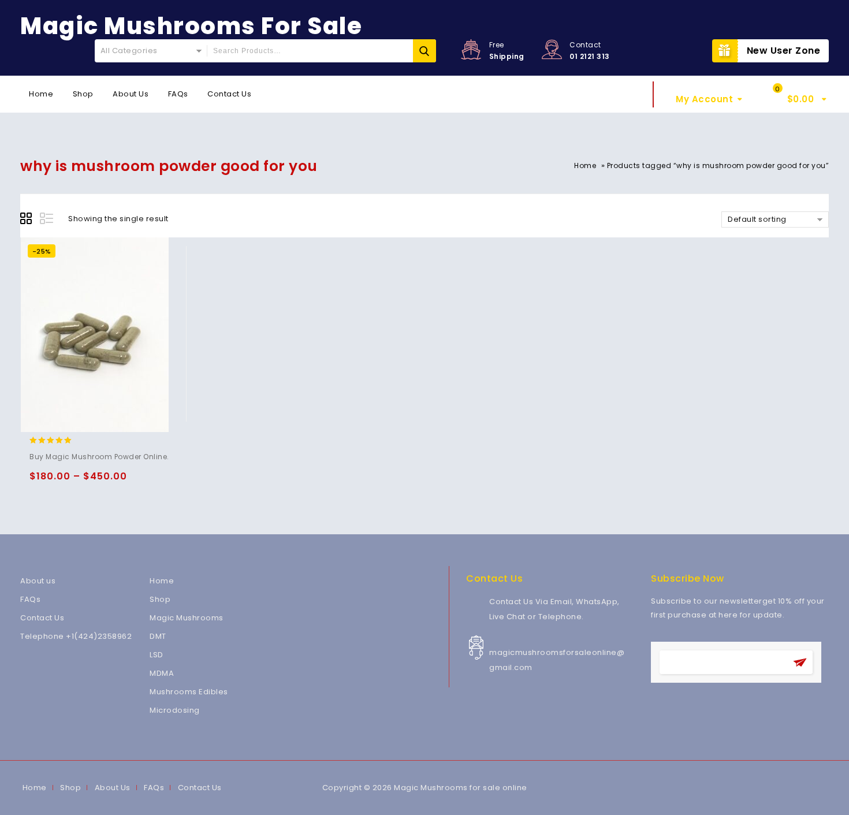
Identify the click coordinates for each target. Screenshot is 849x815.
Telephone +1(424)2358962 (76, 636)
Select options (41, 481)
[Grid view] (27, 220)
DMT (158, 636)
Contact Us (229, 93)
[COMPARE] (108, 481)
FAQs (178, 93)
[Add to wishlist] (63, 481)
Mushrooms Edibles (189, 691)
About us (37, 580)
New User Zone (784, 50)
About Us (130, 93)
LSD (156, 654)
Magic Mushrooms (187, 617)
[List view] (47, 220)
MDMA (162, 673)
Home (41, 93)
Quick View (86, 481)
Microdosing (175, 710)
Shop (83, 93)
